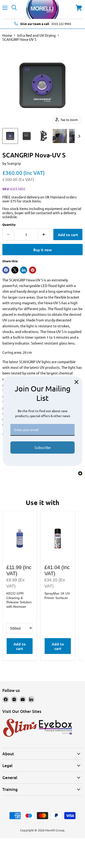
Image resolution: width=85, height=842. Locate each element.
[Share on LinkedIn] (23, 270)
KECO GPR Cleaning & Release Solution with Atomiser (19, 599)
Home (7, 35)
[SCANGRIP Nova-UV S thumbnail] (10, 136)
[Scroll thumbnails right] (78, 136)
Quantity (9, 224)
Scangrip (14, 163)
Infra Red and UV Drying (36, 35)
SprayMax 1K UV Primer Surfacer (57, 595)
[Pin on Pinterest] (32, 270)
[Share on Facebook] (5, 270)
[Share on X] (14, 270)
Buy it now (42, 249)
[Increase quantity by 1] (44, 234)
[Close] (76, 382)
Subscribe (42, 447)
